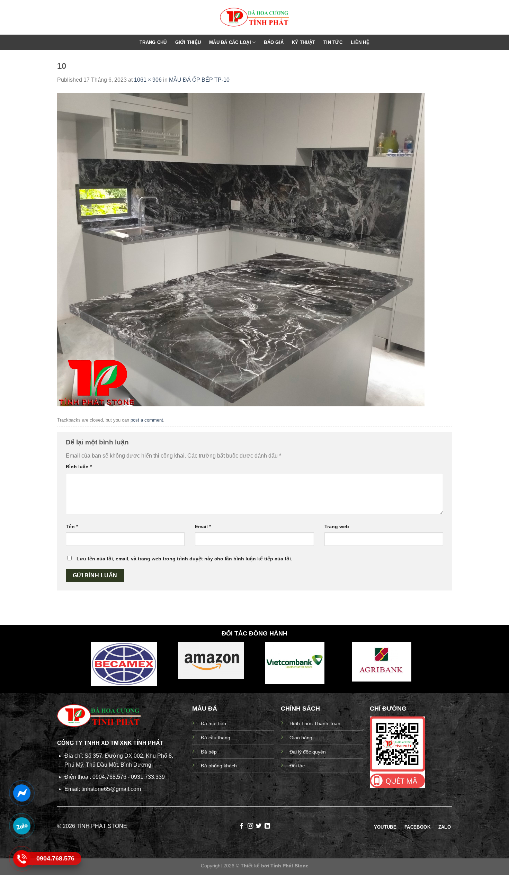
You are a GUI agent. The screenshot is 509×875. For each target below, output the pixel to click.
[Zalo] (22, 826)
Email (203, 526)
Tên (72, 526)
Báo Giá (274, 42)
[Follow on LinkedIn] (267, 826)
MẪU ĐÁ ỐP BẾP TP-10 (199, 80)
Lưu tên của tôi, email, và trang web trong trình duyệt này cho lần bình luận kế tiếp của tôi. (184, 558)
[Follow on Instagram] (250, 826)
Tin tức (332, 42)
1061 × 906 (148, 80)
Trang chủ (153, 42)
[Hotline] (22, 859)
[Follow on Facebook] (241, 826)
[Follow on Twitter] (258, 826)
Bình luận (79, 466)
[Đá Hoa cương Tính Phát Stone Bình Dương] (254, 17)
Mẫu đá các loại (230, 42)
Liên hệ (360, 42)
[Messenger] (22, 793)
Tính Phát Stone (289, 865)
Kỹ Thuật (303, 42)
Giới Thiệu (188, 42)
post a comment (147, 420)
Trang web (336, 526)
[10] (241, 249)
